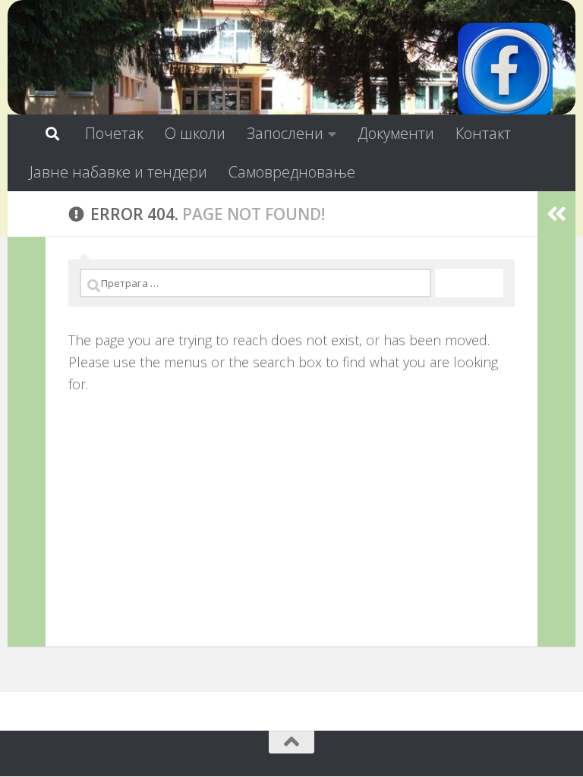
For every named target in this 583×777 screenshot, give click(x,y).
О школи (195, 133)
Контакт (483, 133)
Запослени (285, 133)
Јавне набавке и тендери (118, 172)
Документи (396, 133)
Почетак (114, 133)
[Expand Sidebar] (27, 214)
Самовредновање (291, 172)
